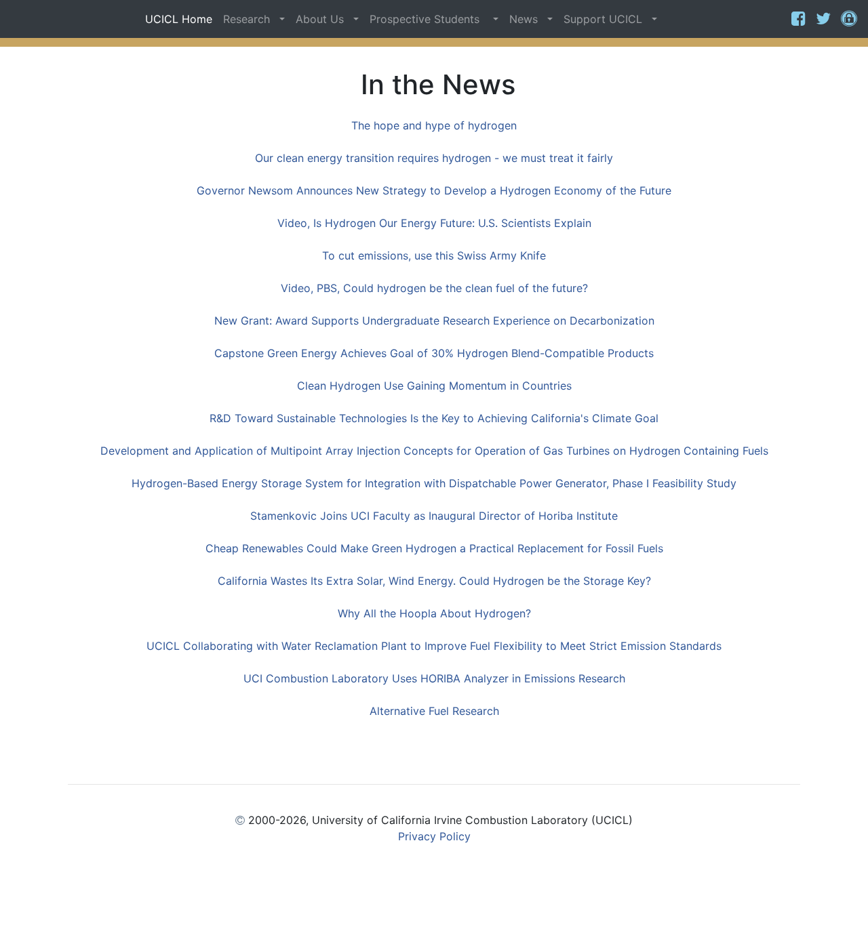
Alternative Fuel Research (434, 711)
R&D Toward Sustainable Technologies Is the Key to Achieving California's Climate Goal (434, 418)
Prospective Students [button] (430, 19)
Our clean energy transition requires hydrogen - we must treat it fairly (434, 158)
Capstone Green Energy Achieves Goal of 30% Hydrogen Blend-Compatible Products (434, 353)
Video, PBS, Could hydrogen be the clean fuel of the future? (434, 288)
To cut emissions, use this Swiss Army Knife (434, 255)
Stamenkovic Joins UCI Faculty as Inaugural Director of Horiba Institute (434, 515)
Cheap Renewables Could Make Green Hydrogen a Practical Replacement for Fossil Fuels (434, 548)
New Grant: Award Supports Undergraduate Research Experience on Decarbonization (434, 320)
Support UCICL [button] (606, 19)
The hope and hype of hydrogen (434, 125)
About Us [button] (323, 19)
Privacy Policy (434, 836)
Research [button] (250, 19)
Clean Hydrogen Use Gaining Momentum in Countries (434, 385)
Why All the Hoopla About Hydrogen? (434, 613)
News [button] (527, 19)
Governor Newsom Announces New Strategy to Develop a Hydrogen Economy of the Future (434, 190)
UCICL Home (178, 19)
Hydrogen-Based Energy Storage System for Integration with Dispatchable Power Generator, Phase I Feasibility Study (434, 483)
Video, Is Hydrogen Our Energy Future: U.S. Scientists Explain (434, 223)
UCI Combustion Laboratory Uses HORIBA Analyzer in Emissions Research (434, 678)
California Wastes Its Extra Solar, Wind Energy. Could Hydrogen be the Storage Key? (434, 581)
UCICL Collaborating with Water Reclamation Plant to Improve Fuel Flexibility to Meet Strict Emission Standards (434, 646)
